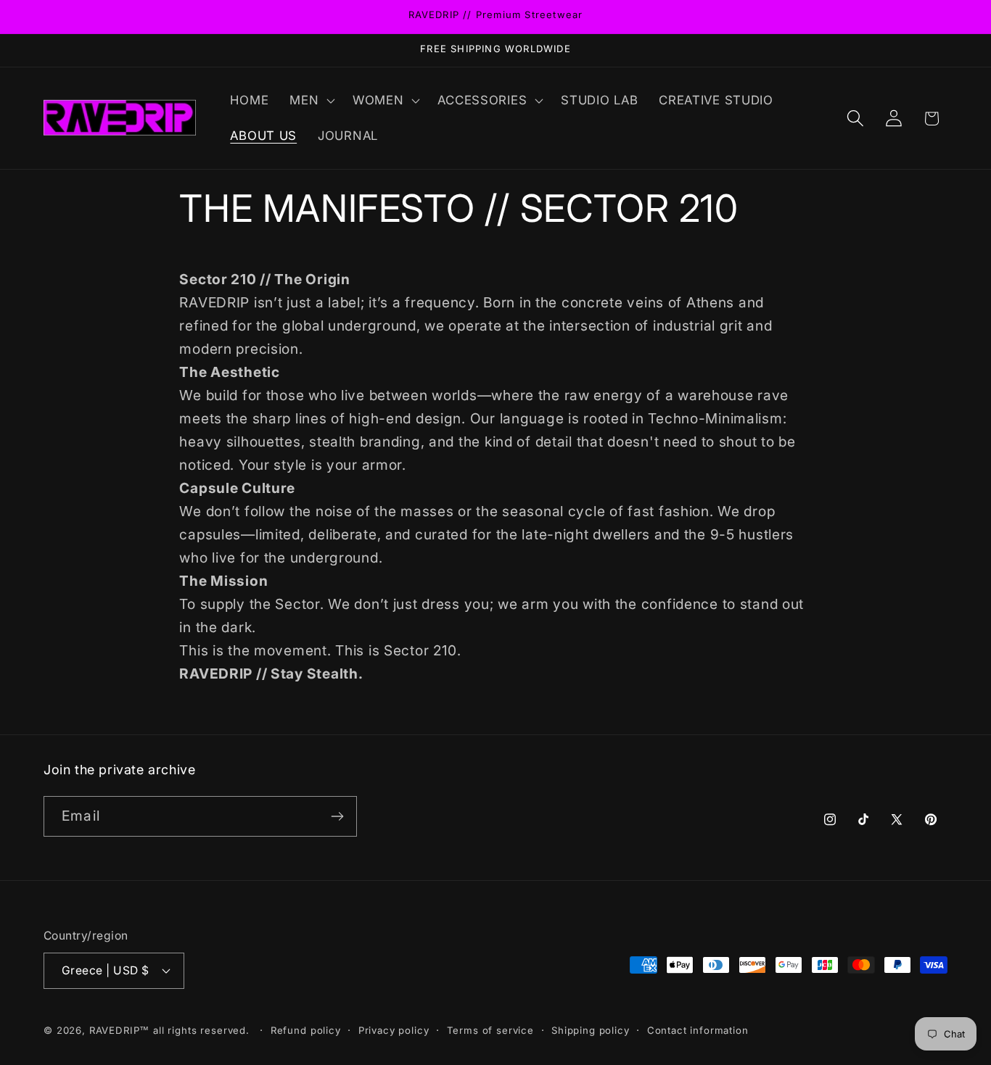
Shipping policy (590, 1030)
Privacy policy (393, 1030)
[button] (310, 100)
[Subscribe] (337, 816)
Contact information (698, 1030)
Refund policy (306, 1030)
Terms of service (490, 1030)
